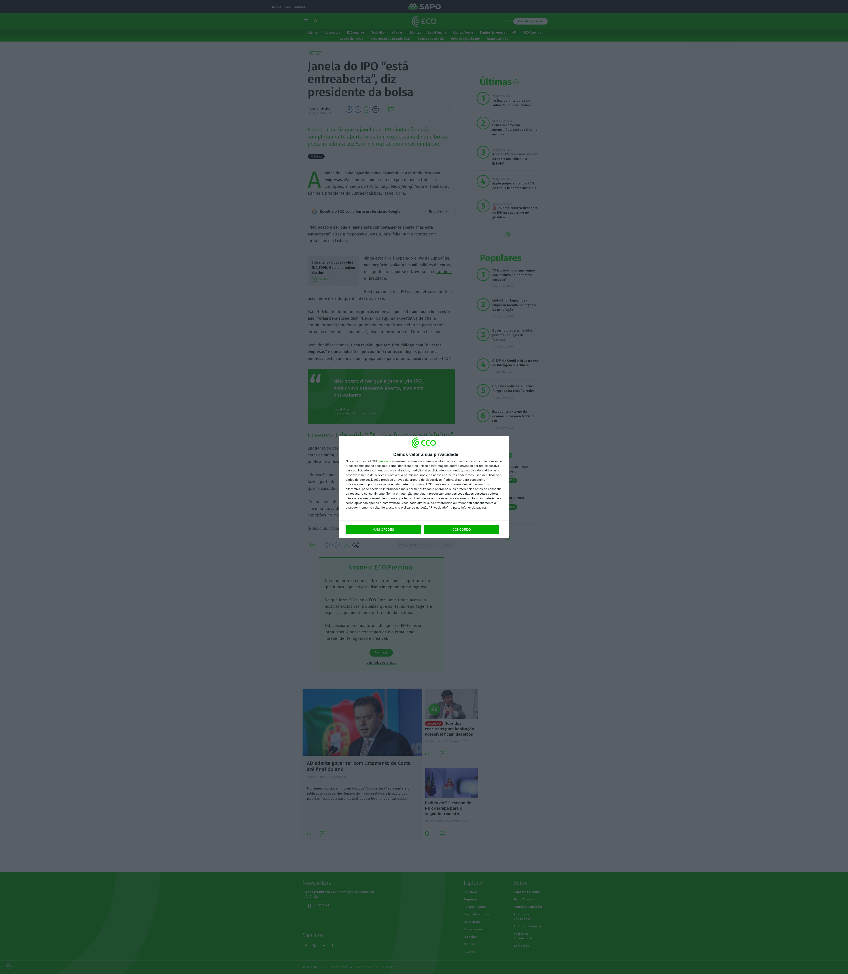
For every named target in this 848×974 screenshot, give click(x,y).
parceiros (384, 461)
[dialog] (424, 487)
